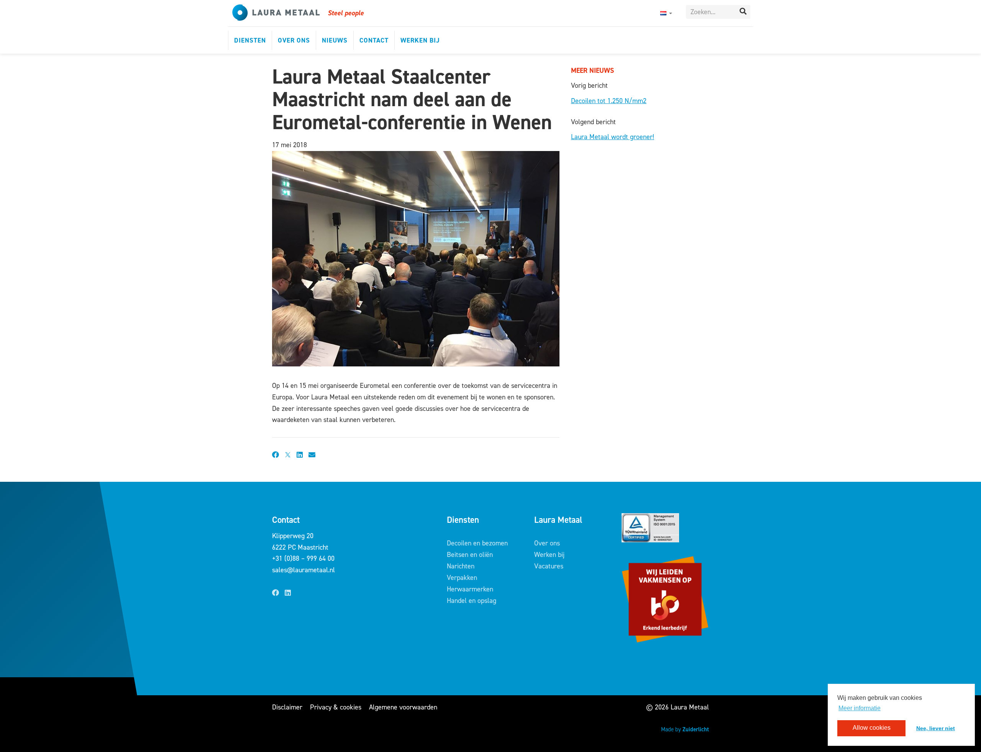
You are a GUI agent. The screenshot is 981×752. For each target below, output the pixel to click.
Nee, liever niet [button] (935, 728)
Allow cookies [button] (872, 728)
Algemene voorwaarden (403, 707)
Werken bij (420, 40)
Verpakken (462, 577)
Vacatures (548, 566)
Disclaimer (287, 707)
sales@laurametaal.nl (303, 570)
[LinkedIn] (288, 593)
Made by (685, 729)
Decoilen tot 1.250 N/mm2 (608, 100)
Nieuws (335, 40)
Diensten (250, 40)
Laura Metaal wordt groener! (612, 136)
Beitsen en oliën (470, 554)
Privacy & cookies (335, 707)
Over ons (294, 40)
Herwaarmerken (470, 589)
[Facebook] (275, 593)
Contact (374, 40)
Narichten (460, 566)
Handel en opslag (471, 600)
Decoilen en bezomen (477, 543)
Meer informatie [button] (859, 708)
